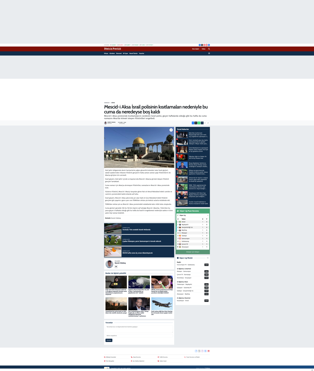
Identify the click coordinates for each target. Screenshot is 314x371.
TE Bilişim (207, 368)
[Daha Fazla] (202, 123)
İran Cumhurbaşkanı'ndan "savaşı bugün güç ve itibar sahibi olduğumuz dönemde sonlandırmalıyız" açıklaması (138, 314)
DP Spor (125, 53)
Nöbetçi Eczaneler (111, 357)
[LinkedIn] (205, 351)
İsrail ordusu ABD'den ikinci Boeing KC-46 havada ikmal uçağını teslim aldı (161, 313)
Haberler (106, 102)
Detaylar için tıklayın (192, 252)
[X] (199, 351)
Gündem (112, 53)
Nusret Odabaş (120, 263)
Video (203, 49)
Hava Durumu (137, 357)
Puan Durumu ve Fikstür (193, 357)
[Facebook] (196, 351)
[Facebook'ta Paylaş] (193, 123)
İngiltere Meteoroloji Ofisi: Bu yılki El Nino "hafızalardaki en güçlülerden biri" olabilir (138, 291)
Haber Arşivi (163, 361)
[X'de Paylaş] (195, 123)
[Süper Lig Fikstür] (208, 258)
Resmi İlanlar (133, 53)
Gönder (109, 340)
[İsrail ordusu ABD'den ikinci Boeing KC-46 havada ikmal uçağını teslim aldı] (162, 304)
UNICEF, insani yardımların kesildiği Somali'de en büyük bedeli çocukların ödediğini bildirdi (162, 291)
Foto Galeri (195, 49)
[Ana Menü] (209, 53)
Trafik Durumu (164, 357)
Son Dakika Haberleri (138, 361)
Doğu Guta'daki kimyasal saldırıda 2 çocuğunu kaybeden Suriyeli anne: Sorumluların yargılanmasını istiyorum (116, 292)
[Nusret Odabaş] (109, 264)
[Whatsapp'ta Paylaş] (199, 123)
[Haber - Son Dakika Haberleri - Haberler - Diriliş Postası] (112, 48)
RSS (107, 368)
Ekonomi (119, 53)
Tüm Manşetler (110, 361)
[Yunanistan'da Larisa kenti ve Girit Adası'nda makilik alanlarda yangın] (116, 304)
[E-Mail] (116, 266)
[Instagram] (202, 351)
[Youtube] (208, 351)
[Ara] (209, 49)
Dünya (106, 53)
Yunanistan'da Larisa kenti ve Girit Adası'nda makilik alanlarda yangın (116, 312)
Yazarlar (141, 53)
